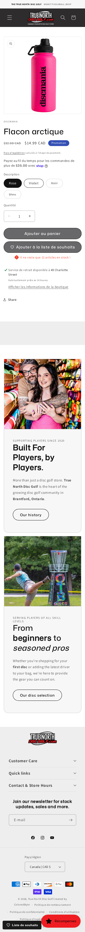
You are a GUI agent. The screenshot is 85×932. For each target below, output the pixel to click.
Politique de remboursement (52, 904)
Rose (13, 183)
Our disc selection (37, 695)
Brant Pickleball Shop (57, 4)
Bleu (15, 195)
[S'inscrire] (70, 820)
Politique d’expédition (34, 919)
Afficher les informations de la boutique (38, 287)
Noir (57, 184)
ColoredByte (22, 904)
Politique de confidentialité (27, 912)
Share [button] (12, 299)
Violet (34, 183)
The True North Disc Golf (26, 4)
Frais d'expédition (14, 152)
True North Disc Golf (40, 898)
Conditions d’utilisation (64, 912)
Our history (31, 514)
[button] (9, 17)
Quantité (10, 205)
